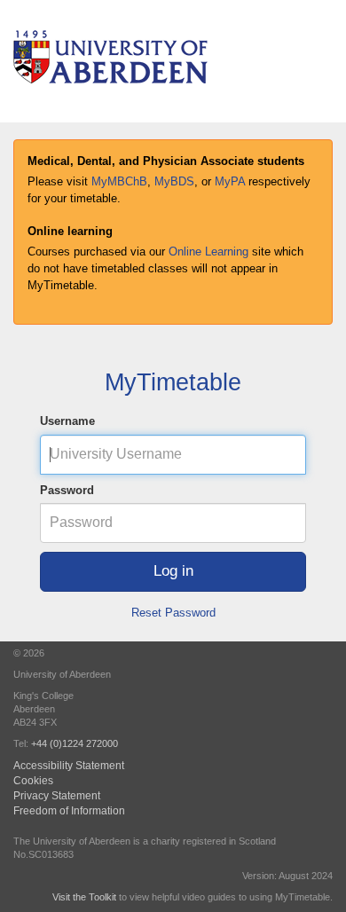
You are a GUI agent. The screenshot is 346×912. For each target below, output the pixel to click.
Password (67, 490)
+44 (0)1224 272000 (74, 743)
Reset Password (173, 612)
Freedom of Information (69, 810)
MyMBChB (119, 181)
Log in (173, 570)
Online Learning (208, 251)
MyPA (230, 181)
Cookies (33, 780)
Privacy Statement (56, 795)
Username (67, 421)
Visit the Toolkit (84, 897)
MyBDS (174, 181)
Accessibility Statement (68, 765)
